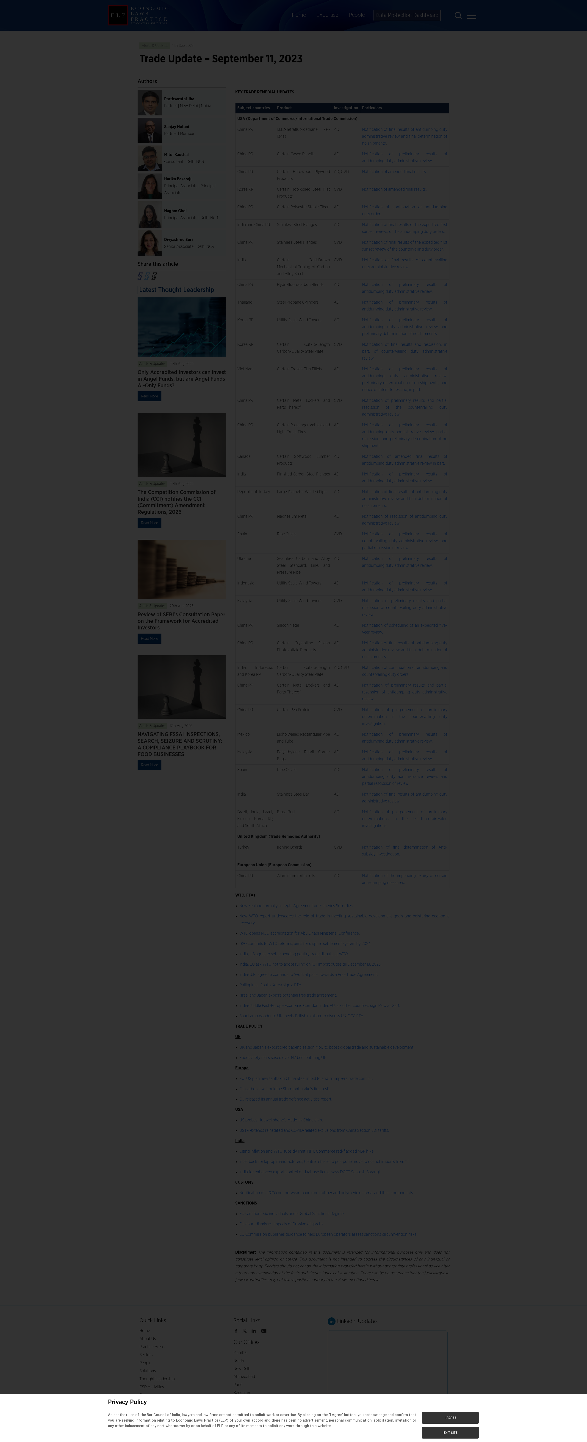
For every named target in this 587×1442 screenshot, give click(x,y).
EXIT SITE (450, 1432)
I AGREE (450, 1418)
